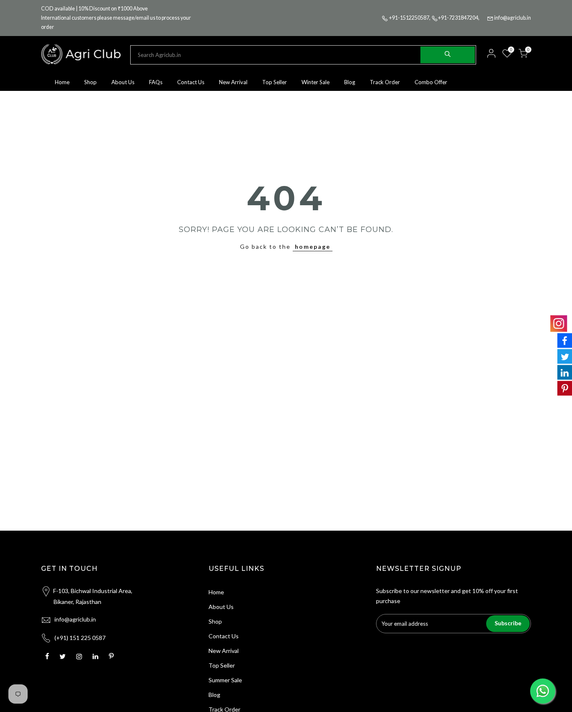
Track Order (385, 82)
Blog (349, 82)
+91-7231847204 (458, 18)
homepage (312, 246)
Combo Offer (431, 82)
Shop (90, 82)
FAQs (155, 82)
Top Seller (274, 82)
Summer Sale (225, 680)
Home (62, 82)
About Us (122, 82)
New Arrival (233, 82)
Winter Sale (315, 82)
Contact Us (190, 82)
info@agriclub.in (512, 18)
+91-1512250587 (409, 18)
